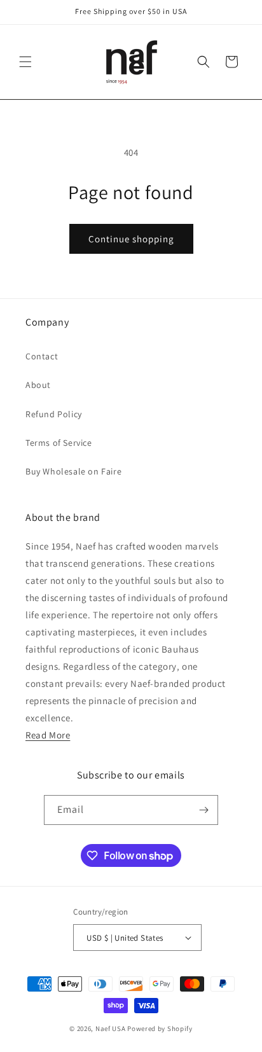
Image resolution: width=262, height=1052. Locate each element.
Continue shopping (131, 239)
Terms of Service (58, 442)
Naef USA (110, 1028)
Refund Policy (53, 414)
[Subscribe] (203, 810)
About (38, 385)
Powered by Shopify (160, 1028)
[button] (25, 62)
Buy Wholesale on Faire (73, 471)
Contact (41, 356)
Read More (47, 735)
